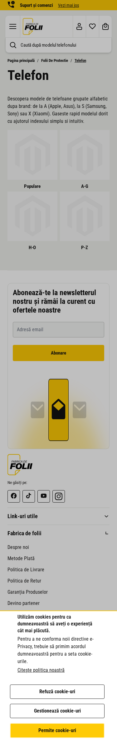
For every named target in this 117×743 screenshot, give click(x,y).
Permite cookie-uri (57, 730)
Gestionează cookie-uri (57, 711)
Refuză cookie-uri (57, 691)
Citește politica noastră (41, 670)
